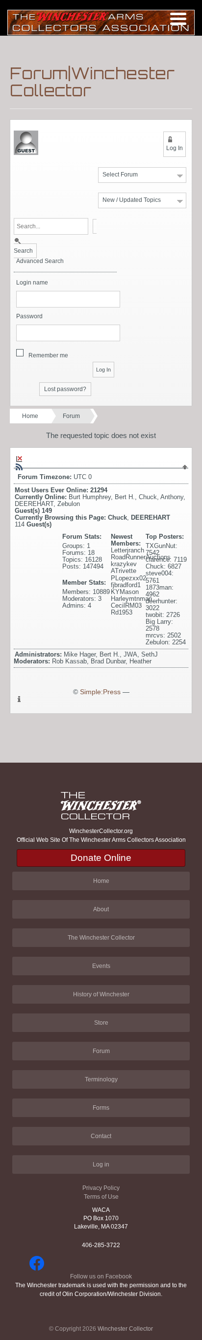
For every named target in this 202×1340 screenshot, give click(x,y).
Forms (101, 1107)
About (101, 909)
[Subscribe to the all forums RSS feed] (19, 467)
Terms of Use (101, 1196)
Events (101, 966)
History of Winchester (101, 994)
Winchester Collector (125, 1328)
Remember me (48, 355)
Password (29, 316)
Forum (71, 416)
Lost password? (65, 389)
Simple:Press (100, 692)
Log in (101, 1164)
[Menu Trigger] (178, 18)
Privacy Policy (101, 1188)
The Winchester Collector (101, 937)
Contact (101, 1136)
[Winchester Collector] (101, 22)
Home (30, 416)
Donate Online (101, 858)
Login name (32, 283)
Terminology (101, 1079)
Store (101, 1022)
